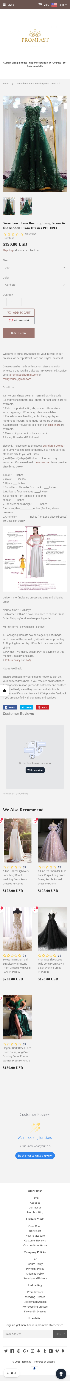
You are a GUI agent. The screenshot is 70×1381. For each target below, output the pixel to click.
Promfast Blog (35, 1212)
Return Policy (12, 660)
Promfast (26, 1361)
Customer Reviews (35, 1240)
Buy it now (18, 333)
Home (6, 83)
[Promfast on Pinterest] (19, 1351)
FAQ (28, 660)
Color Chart (35, 1226)
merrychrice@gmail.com (17, 378)
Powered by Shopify (44, 1361)
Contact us (35, 1207)
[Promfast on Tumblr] (44, 1351)
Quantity (8, 294)
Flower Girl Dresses (35, 1311)
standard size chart (54, 445)
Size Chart (35, 1231)
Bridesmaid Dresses (35, 1301)
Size (5, 260)
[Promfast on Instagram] (32, 1351)
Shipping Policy (35, 1273)
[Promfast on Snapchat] (39, 1351)
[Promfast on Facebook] (12, 1351)
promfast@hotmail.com (24, 374)
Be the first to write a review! (35, 1155)
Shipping (8, 250)
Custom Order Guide (35, 1245)
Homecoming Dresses (35, 1306)
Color (6, 277)
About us (35, 1202)
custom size (42, 462)
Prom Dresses (35, 1292)
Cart (46, 4)
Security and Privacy (35, 1278)
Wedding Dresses (35, 1296)
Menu (10, 4)
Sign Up (60, 1334)
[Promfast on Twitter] (6, 1351)
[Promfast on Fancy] (62, 1351)
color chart (53, 424)
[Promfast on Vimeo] (57, 1351)
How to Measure (35, 1235)
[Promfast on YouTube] (51, 1351)
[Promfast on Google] (25, 1351)
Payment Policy (35, 1268)
